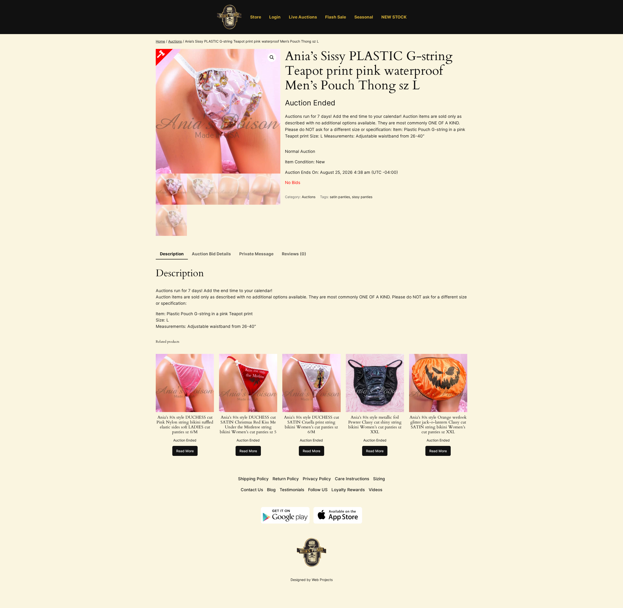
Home (160, 41)
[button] (271, 57)
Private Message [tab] (256, 253)
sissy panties (362, 197)
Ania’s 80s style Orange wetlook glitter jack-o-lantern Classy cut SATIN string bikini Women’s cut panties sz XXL (438, 425)
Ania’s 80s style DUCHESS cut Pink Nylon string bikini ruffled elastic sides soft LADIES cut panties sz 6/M (184, 425)
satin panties (340, 197)
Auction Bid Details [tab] (211, 253)
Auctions (175, 41)
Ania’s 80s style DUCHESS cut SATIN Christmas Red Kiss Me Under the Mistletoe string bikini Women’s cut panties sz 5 (248, 425)
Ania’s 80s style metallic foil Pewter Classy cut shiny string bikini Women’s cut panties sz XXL (375, 425)
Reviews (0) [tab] (294, 253)
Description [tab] (172, 253)
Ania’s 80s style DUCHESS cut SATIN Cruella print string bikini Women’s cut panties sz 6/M (311, 425)
